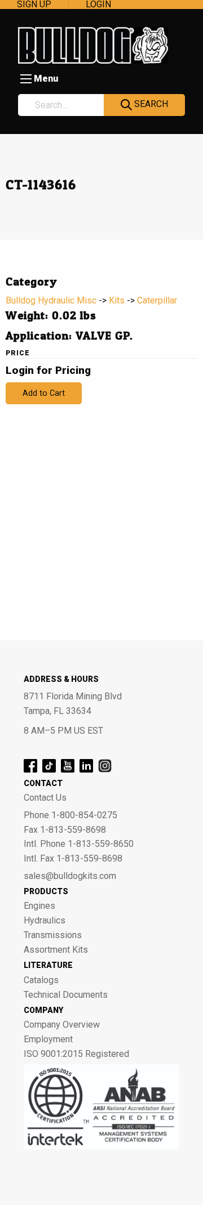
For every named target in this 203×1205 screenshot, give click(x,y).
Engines (39, 906)
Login (98, 4)
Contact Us (45, 797)
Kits (117, 300)
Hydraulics (44, 920)
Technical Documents (66, 994)
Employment (48, 1039)
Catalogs (41, 980)
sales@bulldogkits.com (70, 876)
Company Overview (62, 1024)
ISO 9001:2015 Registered (76, 1054)
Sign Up (34, 4)
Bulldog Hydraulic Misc (51, 300)
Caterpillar (157, 300)
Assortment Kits (56, 949)
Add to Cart (44, 393)
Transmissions (53, 935)
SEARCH (150, 104)
